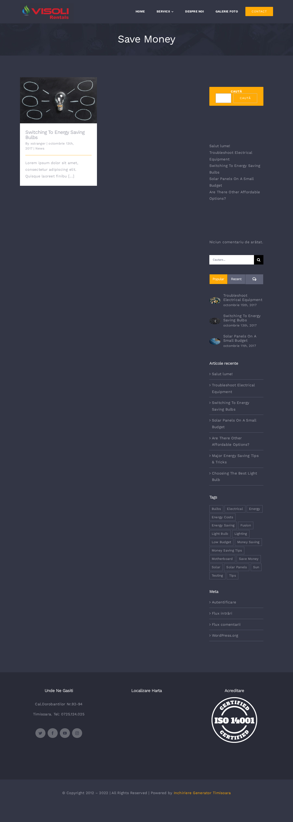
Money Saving (248, 542)
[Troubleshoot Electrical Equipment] (215, 300)
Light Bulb (220, 534)
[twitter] (40, 733)
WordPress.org (225, 635)
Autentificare (224, 602)
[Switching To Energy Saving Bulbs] (215, 321)
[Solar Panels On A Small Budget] (215, 341)
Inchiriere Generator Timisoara (202, 793)
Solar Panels (236, 567)
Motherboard (222, 559)
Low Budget (221, 542)
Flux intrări (222, 613)
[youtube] (65, 733)
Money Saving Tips (227, 550)
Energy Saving (223, 525)
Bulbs (216, 509)
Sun (256, 567)
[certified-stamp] (234, 699)
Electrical (235, 509)
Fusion (245, 525)
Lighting (240, 534)
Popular (218, 279)
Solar (216, 567)
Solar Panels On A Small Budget (239, 338)
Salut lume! (219, 146)
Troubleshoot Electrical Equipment (242, 297)
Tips (232, 575)
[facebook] (53, 733)
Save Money (249, 559)
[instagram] (77, 733)
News (39, 148)
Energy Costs (222, 517)
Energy (254, 509)
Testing (217, 575)
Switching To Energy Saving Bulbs (58, 97)
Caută (236, 91)
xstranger (37, 143)
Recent (236, 279)
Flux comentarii (226, 624)
